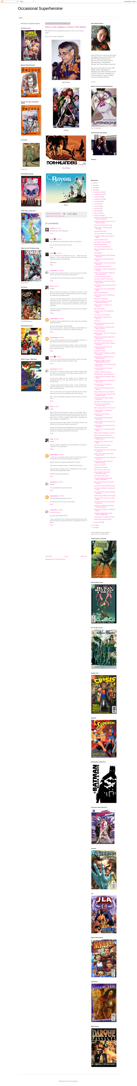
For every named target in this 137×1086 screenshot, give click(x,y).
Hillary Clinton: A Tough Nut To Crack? (104, 433)
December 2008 (98, 192)
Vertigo (60, 216)
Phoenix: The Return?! (100, 465)
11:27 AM (58, 239)
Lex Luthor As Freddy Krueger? (102, 276)
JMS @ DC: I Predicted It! (101, 299)
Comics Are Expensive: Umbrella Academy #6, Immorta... (103, 301)
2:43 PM (61, 318)
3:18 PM (61, 454)
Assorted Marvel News (100, 231)
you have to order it (55, 512)
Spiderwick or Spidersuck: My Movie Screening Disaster (104, 506)
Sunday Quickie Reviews (101, 447)
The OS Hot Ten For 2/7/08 (101, 476)
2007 (94, 525)
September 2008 (99, 199)
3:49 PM (60, 482)
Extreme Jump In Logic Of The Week (104, 374)
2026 (94, 183)
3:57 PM (61, 496)
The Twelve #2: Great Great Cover (103, 341)
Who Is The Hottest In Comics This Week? (65, 27)
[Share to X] (72, 214)
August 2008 (97, 201)
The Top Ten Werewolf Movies (102, 246)
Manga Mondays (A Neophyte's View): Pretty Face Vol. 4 (104, 438)
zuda (63, 216)
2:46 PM (61, 337)
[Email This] (68, 214)
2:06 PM (56, 286)
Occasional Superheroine (40, 8)
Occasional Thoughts (100, 331)
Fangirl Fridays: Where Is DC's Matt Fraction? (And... (103, 454)
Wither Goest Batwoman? (101, 292)
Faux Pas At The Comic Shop (102, 469)
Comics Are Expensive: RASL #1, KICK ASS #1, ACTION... (104, 222)
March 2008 (97, 213)
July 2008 (97, 204)
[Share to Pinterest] (76, 214)
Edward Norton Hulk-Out (100, 244)
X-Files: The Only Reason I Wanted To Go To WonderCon (104, 273)
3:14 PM (56, 439)
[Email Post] (64, 213)
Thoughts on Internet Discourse (102, 372)
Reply (51, 233)
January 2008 (98, 522)
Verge (51, 239)
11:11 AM (58, 228)
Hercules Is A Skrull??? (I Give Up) (103, 279)
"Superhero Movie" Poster (101, 239)
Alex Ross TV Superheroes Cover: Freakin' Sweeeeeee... (103, 218)
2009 (94, 187)
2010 (94, 185)
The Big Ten (97, 321)
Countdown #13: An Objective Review (104, 517)
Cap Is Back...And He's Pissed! (102, 242)
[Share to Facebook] (74, 214)
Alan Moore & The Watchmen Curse (104, 401)
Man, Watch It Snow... (100, 308)
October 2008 (98, 197)
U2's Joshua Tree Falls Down (102, 315)
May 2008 (97, 208)
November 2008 (98, 194)
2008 (94, 190)
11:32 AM (58, 253)
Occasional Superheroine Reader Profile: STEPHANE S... (103, 479)
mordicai (52, 228)
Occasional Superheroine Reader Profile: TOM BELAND (103, 514)
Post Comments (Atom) (59, 559)
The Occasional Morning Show (102, 266)
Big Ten (51, 216)
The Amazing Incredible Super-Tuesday (105, 495)
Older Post (83, 556)
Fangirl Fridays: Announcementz (103, 519)
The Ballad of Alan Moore (101, 467)
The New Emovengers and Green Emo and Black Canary (104, 394)
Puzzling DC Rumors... (100, 350)
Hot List (56, 216)
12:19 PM (60, 270)
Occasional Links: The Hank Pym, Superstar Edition (103, 347)
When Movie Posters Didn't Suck (103, 435)
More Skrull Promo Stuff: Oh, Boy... (103, 225)
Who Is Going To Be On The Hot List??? (105, 408)
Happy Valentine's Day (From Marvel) (104, 392)
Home (20, 18)
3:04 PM (58, 356)
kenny (51, 286)
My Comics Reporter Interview (102, 445)
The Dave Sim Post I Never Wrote (103, 233)
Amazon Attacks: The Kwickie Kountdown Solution (102, 472)
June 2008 (97, 206)
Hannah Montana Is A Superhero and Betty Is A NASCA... (104, 327)
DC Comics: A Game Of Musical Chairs (104, 485)
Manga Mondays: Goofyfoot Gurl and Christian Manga (104, 357)
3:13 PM (56, 406)
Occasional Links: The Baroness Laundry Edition (103, 385)
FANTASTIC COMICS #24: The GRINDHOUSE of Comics (102, 361)
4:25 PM (60, 510)
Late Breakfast (98, 253)
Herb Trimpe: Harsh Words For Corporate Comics (102, 404)
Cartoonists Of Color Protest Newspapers (101, 414)
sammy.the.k (53, 270)
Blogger (76, 1081)
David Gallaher (54, 318)
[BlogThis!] (70, 214)
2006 (94, 527)
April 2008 (97, 211)
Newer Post (49, 556)
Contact (93, 81)
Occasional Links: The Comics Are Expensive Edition (103, 462)
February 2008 (98, 215)
